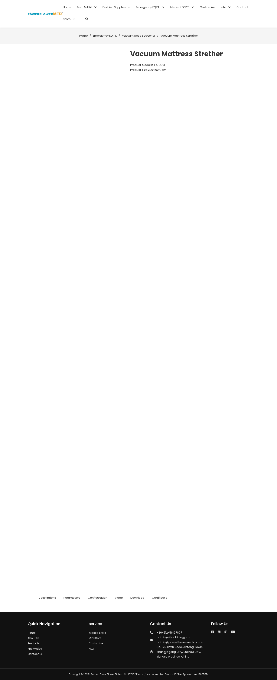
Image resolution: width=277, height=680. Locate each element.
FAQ (91, 649)
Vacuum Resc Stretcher (138, 36)
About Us (33, 638)
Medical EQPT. (179, 7)
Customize (207, 7)
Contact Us (35, 654)
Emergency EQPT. (148, 7)
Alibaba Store (97, 633)
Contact (242, 7)
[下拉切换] (95, 7)
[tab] (47, 597)
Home (67, 7)
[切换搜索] (86, 19)
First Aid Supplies (114, 7)
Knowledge (35, 649)
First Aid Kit (84, 7)
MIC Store (95, 638)
